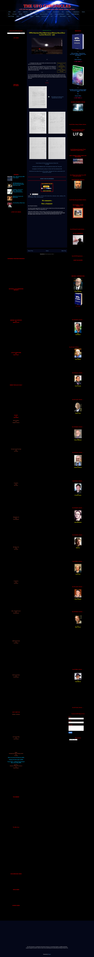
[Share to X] (36, 194)
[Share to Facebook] (37, 194)
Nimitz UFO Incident (44, 14)
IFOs (9, 14)
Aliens (19, 11)
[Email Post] (30, 194)
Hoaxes (83, 11)
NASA (36, 14)
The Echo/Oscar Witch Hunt (19, 202)
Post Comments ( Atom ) (49, 254)
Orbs (51, 14)
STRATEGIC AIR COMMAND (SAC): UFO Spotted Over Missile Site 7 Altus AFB (47, 166)
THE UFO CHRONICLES (47, 6)
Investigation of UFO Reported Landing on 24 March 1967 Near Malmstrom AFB (47, 168)
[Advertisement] (47, 22)
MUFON (20, 14)
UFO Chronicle (31, 197)
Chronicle (38, 195)
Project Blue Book (75, 14)
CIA (31, 11)
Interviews (14, 14)
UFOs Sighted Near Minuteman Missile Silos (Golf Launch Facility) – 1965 (47, 34)
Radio (18, 16)
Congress (43, 11)
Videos (69, 16)
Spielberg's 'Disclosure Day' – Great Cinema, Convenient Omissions (18, 190)
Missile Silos (49, 195)
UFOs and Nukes (40, 197)
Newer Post (30, 250)
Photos (67, 14)
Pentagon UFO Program (59, 14)
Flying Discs (68, 11)
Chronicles (36, 11)
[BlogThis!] (34, 194)
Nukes (58, 195)
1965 (32, 195)
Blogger (49, 954)
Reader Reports (24, 16)
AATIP (14, 11)
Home (47, 250)
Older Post (63, 250)
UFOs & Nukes (63, 16)
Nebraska (54, 195)
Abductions (25, 11)
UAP (52, 16)
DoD (63, 11)
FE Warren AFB (44, 195)
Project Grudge (11, 16)
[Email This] (33, 194)
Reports (31, 16)
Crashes (49, 11)
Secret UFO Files (45, 16)
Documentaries (56, 11)
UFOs (56, 16)
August (34, 195)
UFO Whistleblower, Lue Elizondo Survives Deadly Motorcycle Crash (18, 184)
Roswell (37, 16)
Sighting (61, 195)
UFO (64, 195)
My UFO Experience (28, 14)
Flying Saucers (76, 11)
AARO (9, 11)
